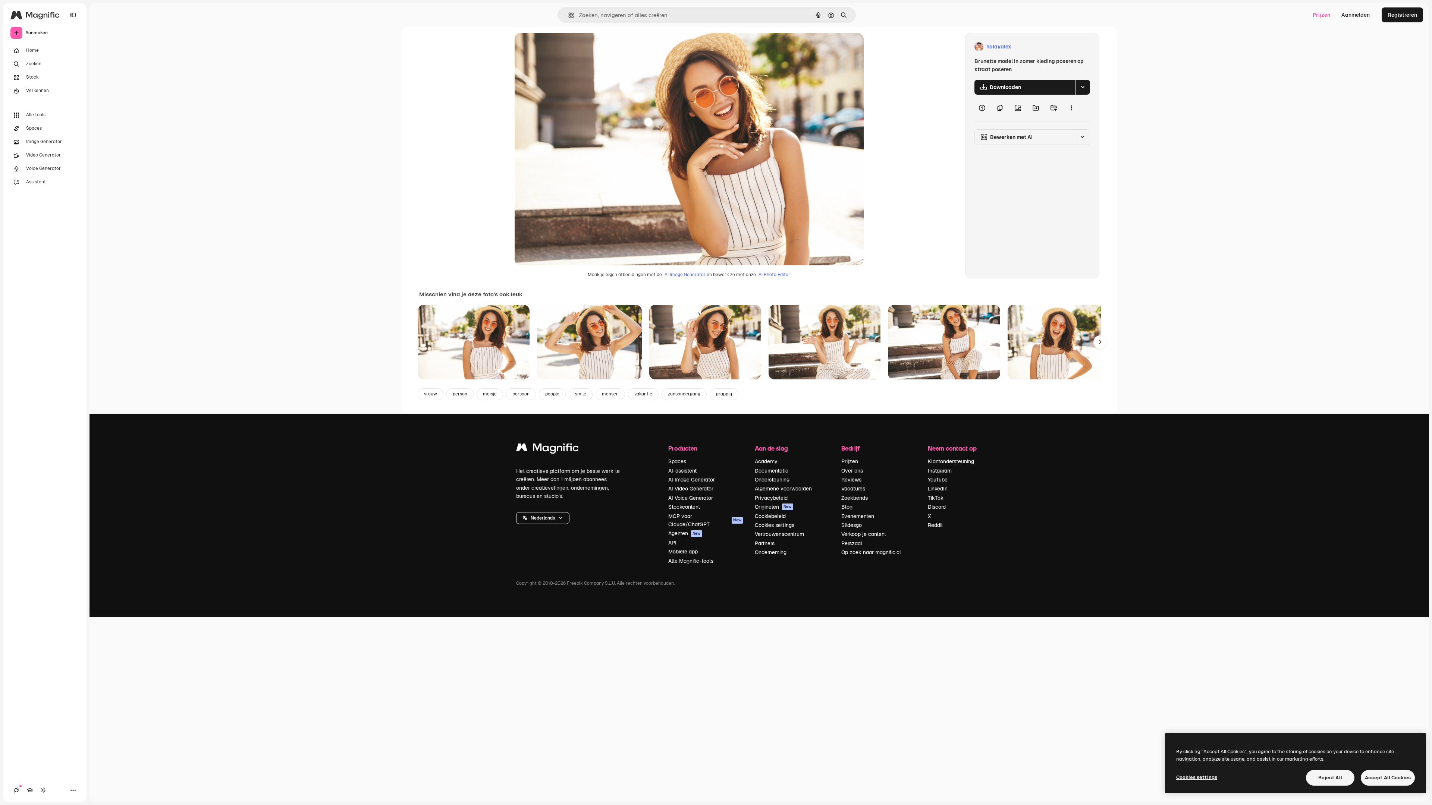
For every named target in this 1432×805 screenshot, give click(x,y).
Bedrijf (850, 448)
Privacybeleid (771, 498)
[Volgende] (1100, 342)
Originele (563, 46)
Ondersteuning (772, 479)
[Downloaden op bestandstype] (1082, 87)
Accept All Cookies (1388, 777)
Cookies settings (774, 525)
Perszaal (851, 543)
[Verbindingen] (16, 790)
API (672, 542)
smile (580, 394)
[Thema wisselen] (43, 790)
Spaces (677, 461)
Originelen (773, 506)
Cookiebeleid (770, 516)
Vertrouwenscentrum (779, 534)
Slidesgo (851, 525)
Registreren (1402, 15)
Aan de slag (771, 448)
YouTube (938, 479)
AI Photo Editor (774, 275)
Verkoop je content (863, 534)
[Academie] (30, 790)
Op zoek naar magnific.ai (871, 552)
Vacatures (853, 488)
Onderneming (770, 552)
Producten (682, 448)
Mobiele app (683, 551)
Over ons (852, 470)
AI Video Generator (690, 488)
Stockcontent (684, 506)
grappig (724, 394)
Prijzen (1321, 15)
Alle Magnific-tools (690, 561)
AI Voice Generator (690, 498)
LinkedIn (938, 488)
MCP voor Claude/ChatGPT (704, 520)
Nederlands (543, 518)
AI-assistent (682, 470)
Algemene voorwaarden (783, 488)
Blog (846, 506)
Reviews (851, 479)
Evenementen (857, 516)
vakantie (643, 394)
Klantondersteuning (951, 461)
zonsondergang (684, 394)
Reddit (935, 525)
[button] (542, 518)
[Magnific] (547, 449)
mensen (610, 394)
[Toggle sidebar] (73, 15)
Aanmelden (1355, 15)
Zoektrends (854, 498)
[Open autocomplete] (568, 15)
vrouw (430, 394)
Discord (937, 506)
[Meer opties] (1071, 108)
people (552, 394)
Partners (765, 543)
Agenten (684, 533)
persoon (521, 394)
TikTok (935, 498)
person (460, 394)
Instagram (940, 470)
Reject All (1330, 777)
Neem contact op (952, 448)
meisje (490, 394)
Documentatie (771, 470)
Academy (766, 461)
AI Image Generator (685, 275)
